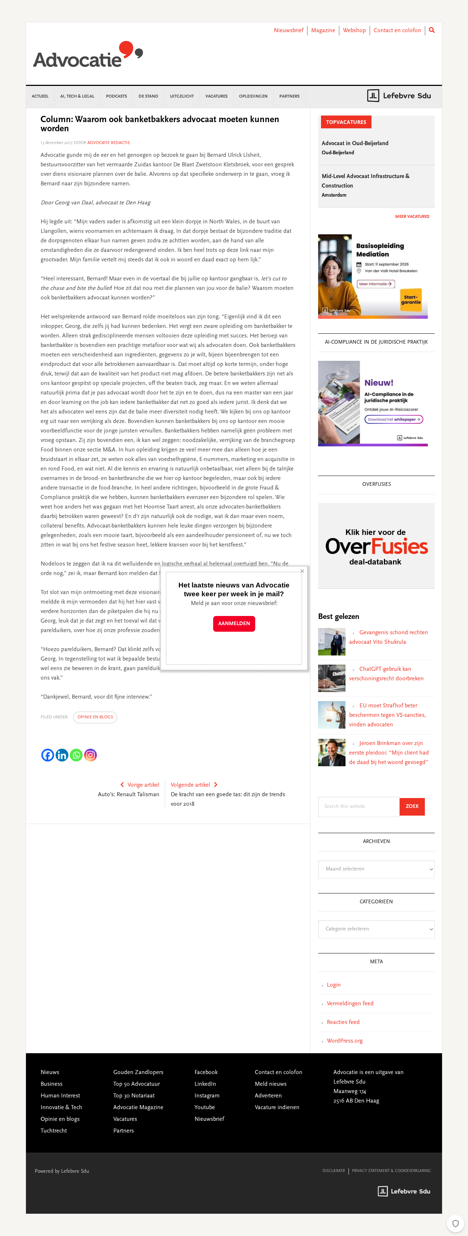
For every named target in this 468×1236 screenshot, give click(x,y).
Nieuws (50, 1073)
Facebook (206, 1073)
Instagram (207, 1096)
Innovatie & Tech (61, 1108)
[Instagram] (90, 755)
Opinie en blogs (95, 717)
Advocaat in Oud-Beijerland (355, 144)
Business (52, 1084)
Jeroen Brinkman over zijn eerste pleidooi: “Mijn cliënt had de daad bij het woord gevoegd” (389, 753)
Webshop (354, 31)
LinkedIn (205, 1084)
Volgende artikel (190, 785)
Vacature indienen (277, 1108)
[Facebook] (47, 755)
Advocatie (88, 57)
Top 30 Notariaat (134, 1096)
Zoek (415, 806)
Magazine (323, 31)
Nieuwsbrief (288, 31)
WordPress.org (345, 1041)
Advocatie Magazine (138, 1108)
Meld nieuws (271, 1084)
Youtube (205, 1108)
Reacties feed (343, 1022)
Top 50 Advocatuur (136, 1084)
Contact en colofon (397, 31)
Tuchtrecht (54, 1131)
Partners (123, 1131)
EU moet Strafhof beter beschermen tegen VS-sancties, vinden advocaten (387, 715)
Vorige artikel (143, 785)
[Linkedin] (62, 755)
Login (334, 985)
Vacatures (125, 1119)
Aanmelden (234, 624)
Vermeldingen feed (350, 1004)
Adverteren (268, 1096)
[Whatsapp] (76, 755)
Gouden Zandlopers (138, 1073)
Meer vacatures (412, 217)
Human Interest (60, 1096)
